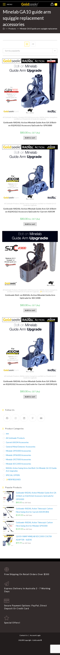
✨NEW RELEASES (46, 292)
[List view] (33, 44)
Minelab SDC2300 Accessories (28, 290)
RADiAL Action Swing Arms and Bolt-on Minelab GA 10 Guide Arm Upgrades (35, 118)
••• (7, 434)
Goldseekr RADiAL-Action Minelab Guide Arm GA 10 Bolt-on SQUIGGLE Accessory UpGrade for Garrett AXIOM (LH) (30, 382)
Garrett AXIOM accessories (17, 442)
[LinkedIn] (24, 418)
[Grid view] (27, 44)
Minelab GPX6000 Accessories (18, 455)
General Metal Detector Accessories (20, 447)
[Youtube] (41, 418)
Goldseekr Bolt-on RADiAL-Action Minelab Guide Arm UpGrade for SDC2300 (30, 296)
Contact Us (24, 635)
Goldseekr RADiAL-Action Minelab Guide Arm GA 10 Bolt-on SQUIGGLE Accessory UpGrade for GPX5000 (30, 124)
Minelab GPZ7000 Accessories (18, 459)
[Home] (4, 29)
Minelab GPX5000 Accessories (28, 117)
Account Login (35, 635)
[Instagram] (15, 418)
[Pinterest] (32, 418)
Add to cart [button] (30, 138)
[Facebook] (7, 418)
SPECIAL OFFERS (13, 475)
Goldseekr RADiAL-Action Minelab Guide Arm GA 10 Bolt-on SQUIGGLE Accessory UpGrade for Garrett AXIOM (30, 210)
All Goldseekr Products (10, 117)
